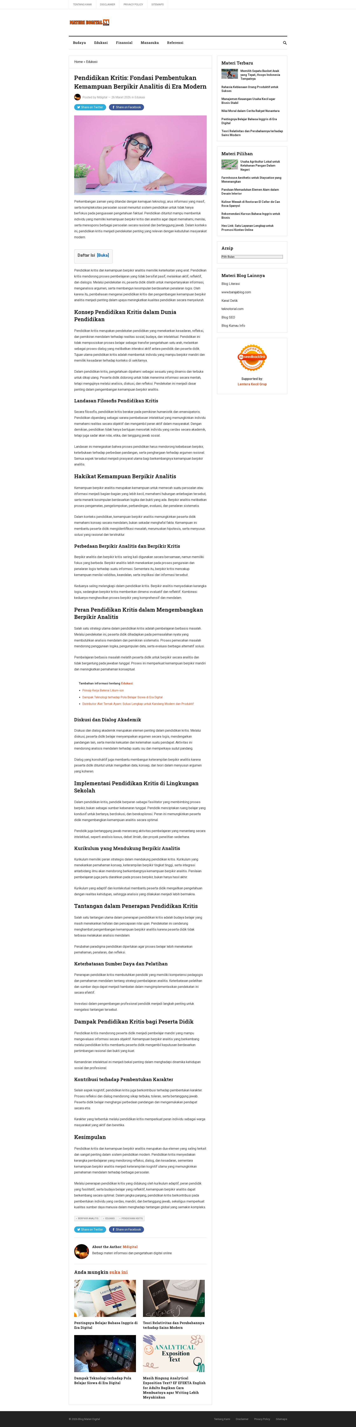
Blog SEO (228, 317)
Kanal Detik (229, 301)
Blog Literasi (230, 284)
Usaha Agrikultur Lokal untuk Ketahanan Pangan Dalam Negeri (260, 165)
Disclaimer (107, 4)
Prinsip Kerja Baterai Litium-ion (103, 690)
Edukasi (101, 42)
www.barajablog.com (236, 292)
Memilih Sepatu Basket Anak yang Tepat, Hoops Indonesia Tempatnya (260, 74)
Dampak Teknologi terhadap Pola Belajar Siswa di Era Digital (122, 697)
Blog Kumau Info (233, 326)
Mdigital (102, 97)
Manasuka (150, 42)
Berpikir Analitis (88, 1218)
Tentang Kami (82, 4)
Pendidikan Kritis (132, 1218)
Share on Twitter (92, 107)
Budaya (79, 42)
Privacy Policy (133, 4)
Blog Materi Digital (89, 1419)
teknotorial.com (232, 309)
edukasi (110, 1218)
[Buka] (103, 255)
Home (78, 62)
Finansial (124, 42)
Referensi (175, 42)
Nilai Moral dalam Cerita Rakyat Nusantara (250, 111)
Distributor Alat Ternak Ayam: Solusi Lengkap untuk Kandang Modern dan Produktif (138, 704)
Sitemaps (157, 4)
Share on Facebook (128, 107)
